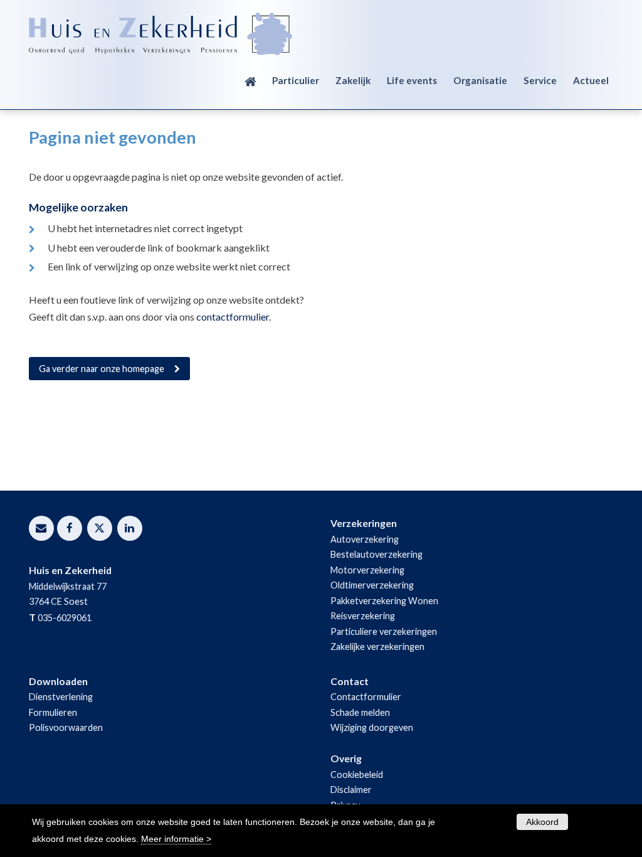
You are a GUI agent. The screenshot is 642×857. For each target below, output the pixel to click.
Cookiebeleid (356, 774)
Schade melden (360, 712)
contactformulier (232, 316)
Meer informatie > (176, 839)
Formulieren (53, 712)
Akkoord (542, 822)
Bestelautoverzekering (376, 554)
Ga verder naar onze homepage (101, 368)
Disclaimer (351, 789)
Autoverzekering (364, 539)
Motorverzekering (367, 570)
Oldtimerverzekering (372, 585)
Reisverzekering (362, 615)
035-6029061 (65, 617)
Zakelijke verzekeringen (377, 646)
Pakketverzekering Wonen (384, 600)
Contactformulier (365, 696)
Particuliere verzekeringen (383, 631)
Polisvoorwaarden (66, 727)
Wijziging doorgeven (371, 727)
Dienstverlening (61, 696)
